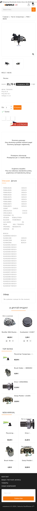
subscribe (18, 498)
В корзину (17, 107)
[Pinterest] (12, 118)
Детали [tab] (14, 181)
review (5, 78)
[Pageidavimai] (13, 341)
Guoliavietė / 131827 (27, 332)
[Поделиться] (3, 118)
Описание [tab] (6, 181)
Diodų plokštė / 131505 (22, 396)
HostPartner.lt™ (28, 506)
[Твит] (8, 118)
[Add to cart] (24, 341)
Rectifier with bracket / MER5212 (10, 332)
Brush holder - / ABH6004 (23, 368)
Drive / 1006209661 (21, 382)
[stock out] (6, 341)
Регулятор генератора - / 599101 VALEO (23, 354)
